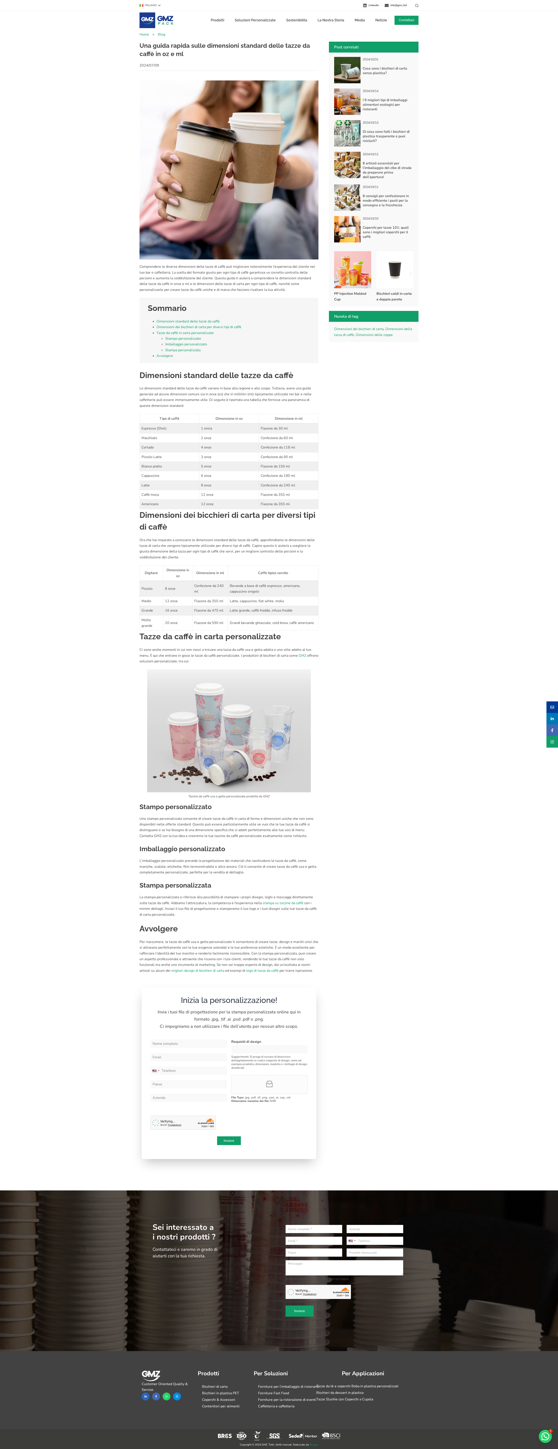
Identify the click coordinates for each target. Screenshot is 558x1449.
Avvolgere (165, 355)
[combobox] (156, 1071)
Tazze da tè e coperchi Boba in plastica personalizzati (357, 1386)
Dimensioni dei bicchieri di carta (359, 329)
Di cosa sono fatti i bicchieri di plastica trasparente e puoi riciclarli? (386, 136)
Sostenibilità (296, 20)
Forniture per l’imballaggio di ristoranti (288, 1386)
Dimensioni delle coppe (374, 334)
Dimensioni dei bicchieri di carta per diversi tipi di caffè (199, 327)
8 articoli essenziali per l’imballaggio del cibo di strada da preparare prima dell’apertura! (387, 170)
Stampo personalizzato (183, 338)
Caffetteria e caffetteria (276, 1406)
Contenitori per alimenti (221, 1406)
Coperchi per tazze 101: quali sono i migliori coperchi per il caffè (386, 232)
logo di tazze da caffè (262, 970)
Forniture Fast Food (273, 1393)
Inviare (229, 1140)
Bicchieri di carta (215, 1386)
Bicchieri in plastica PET (220, 1393)
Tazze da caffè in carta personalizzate (185, 333)
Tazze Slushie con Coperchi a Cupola (344, 1399)
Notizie (381, 20)
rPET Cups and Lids (392, 293)
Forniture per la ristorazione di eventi (287, 1399)
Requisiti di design (246, 1042)
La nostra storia (331, 20)
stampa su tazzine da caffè (283, 903)
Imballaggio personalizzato (186, 344)
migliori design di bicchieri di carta (197, 970)
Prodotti (217, 20)
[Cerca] (416, 5)
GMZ (302, 655)
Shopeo (313, 1444)
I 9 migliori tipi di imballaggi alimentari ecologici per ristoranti (385, 105)
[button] (150, 5)
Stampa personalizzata (183, 350)
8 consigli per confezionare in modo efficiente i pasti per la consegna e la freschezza (386, 201)
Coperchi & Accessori (218, 1399)
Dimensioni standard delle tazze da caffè (188, 321)
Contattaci (406, 20)
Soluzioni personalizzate (255, 20)
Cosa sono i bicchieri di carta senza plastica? (385, 70)
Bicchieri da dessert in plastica (340, 1392)
